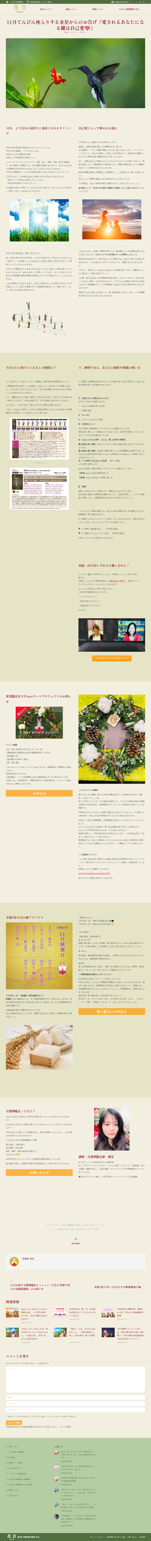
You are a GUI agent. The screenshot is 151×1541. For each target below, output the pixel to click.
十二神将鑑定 (60, 1229)
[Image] (39, 439)
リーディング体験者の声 (18, 1474)
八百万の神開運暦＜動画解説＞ (20, 1479)
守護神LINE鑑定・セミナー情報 (40, 2)
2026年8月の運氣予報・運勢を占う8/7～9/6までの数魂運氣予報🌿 (130, 1312)
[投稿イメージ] (12, 1312)
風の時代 (96, 1229)
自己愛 (72, 1229)
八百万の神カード (15, 1468)
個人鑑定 (12, 1457)
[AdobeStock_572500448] (39, 318)
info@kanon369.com (121, 2)
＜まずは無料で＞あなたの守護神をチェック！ (111, 658)
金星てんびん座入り (81, 1229)
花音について (14, 1446)
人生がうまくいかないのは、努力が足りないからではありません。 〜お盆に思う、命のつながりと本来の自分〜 (34, 1333)
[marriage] (111, 219)
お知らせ (64, 1225)
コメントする (100, 1225)
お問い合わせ (14, 1495)
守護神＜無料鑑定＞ (18, 1452)
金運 (90, 1229)
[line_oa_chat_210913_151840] (112, 1129)
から (79, 1225)
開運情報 (71, 1225)
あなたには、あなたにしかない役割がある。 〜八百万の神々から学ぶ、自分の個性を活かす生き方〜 (34, 1314)
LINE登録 (142, 1537)
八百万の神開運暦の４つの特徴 (20, 1484)
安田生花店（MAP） (117, 581)
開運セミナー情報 (15, 1463)
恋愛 (67, 1229)
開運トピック (14, 1490)
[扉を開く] (39, 220)
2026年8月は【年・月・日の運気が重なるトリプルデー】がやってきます (82, 1312)
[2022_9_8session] (111, 635)
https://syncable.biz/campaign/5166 (94, 873)
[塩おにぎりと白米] (39, 1047)
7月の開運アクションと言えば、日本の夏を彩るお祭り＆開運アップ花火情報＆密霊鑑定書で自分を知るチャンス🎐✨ (130, 1333)
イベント (57, 1225)
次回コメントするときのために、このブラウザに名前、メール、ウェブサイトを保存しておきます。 (42, 1416)
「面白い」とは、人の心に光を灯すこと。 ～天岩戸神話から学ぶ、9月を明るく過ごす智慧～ (82, 1333)
